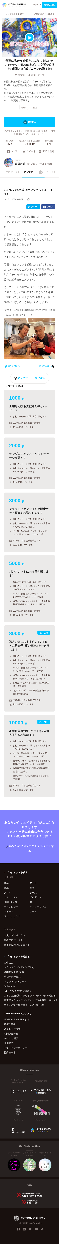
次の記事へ (45, 366)
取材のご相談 (11, 1038)
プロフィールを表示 (41, 163)
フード (33, 911)
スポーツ (8, 911)
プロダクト (35, 897)
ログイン (37, 4)
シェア (14, 151)
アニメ (7, 892)
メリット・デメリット (15, 981)
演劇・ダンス (37, 75)
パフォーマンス (38, 906)
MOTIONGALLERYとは (16, 1019)
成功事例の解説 (12, 976)
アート (33, 883)
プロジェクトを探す (15, 13)
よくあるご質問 (12, 1029)
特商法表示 (10, 1052)
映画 (6, 883)
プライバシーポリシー (16, 1047)
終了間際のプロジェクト (17, 944)
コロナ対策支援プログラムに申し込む (24, 1005)
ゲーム (33, 892)
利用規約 (8, 1043)
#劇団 (34, 107)
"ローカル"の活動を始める (17, 990)
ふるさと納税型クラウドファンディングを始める (29, 995)
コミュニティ (11, 897)
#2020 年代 (9, 1024)
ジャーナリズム (12, 916)
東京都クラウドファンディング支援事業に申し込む (29, 1000)
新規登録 (51, 4)
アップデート (32, 172)
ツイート (31, 151)
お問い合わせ (11, 1033)
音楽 (32, 887)
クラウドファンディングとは (19, 967)
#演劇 (23, 107)
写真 (6, 887)
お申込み (8, 962)
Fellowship (9, 986)
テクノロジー (11, 906)
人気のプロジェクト (14, 935)
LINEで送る (48, 151)
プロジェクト (13, 172)
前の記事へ (13, 366)
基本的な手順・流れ (14, 972)
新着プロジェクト (13, 940)
